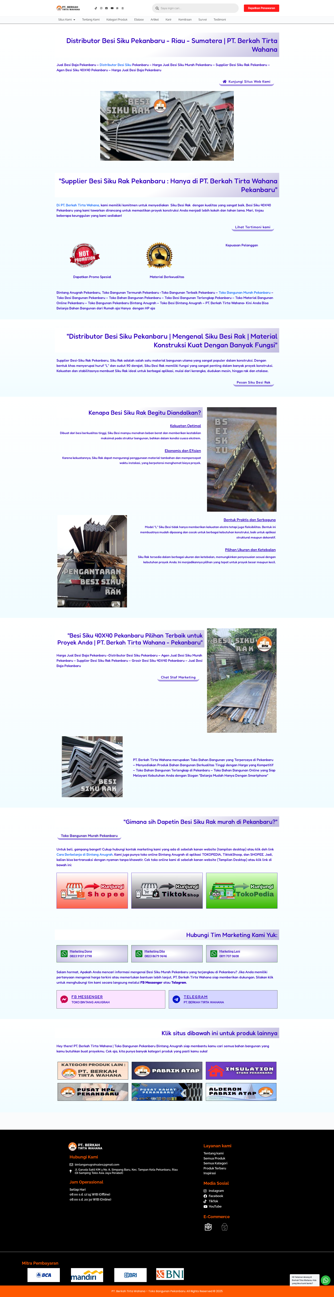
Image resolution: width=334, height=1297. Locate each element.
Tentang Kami (91, 19)
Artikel (155, 19)
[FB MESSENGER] (64, 999)
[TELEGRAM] (176, 999)
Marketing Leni (229, 951)
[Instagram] (102, 8)
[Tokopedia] (118, 8)
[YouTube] (113, 8)
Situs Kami (65, 19)
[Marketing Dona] (64, 954)
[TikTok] (97, 8)
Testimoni (220, 19)
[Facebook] (107, 8)
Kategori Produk (116, 19)
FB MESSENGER (87, 996)
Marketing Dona (81, 951)
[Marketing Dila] (139, 954)
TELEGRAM (196, 996)
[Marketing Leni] (214, 954)
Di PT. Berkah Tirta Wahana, (78, 205)
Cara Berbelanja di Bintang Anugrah (85, 854)
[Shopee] (123, 8)
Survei (202, 19)
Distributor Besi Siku (115, 65)
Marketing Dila (155, 951)
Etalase (139, 19)
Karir (169, 19)
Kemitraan (185, 19)
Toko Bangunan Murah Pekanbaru (244, 292)
